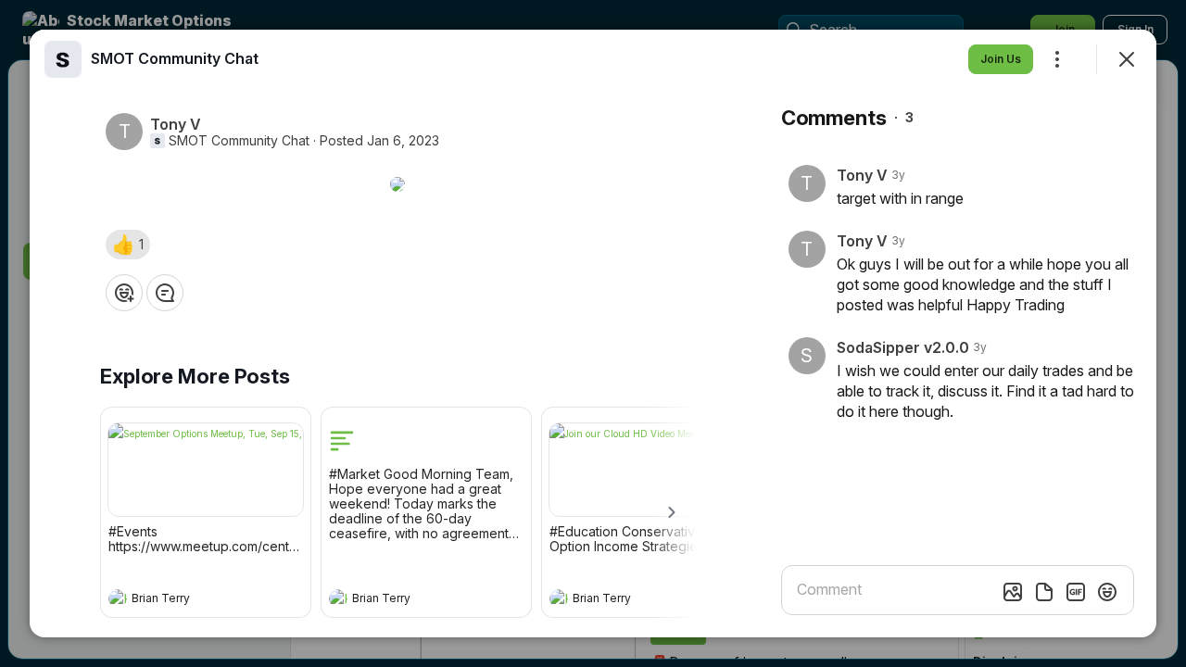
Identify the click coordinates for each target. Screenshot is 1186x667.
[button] (128, 244)
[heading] (187, 600)
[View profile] (117, 598)
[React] (124, 292)
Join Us (1000, 59)
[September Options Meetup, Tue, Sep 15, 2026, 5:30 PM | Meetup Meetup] (205, 469)
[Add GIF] (1076, 592)
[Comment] (164, 292)
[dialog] (593, 333)
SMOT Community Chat (239, 140)
